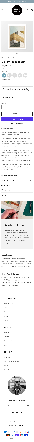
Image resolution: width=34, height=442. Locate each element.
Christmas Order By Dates (12, 341)
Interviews (7, 357)
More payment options (17, 123)
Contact (6, 320)
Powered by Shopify (21, 438)
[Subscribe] (28, 405)
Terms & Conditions (10, 370)
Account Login (8, 303)
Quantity (4, 103)
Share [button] (5, 195)
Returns (6, 316)
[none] (4, 75)
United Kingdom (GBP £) (16, 425)
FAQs (5, 307)
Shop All (6, 332)
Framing (6, 336)
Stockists (7, 345)
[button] (2, 10)
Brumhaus (14, 438)
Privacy (6, 365)
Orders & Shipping (9, 312)
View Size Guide (7, 97)
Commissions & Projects (11, 361)
